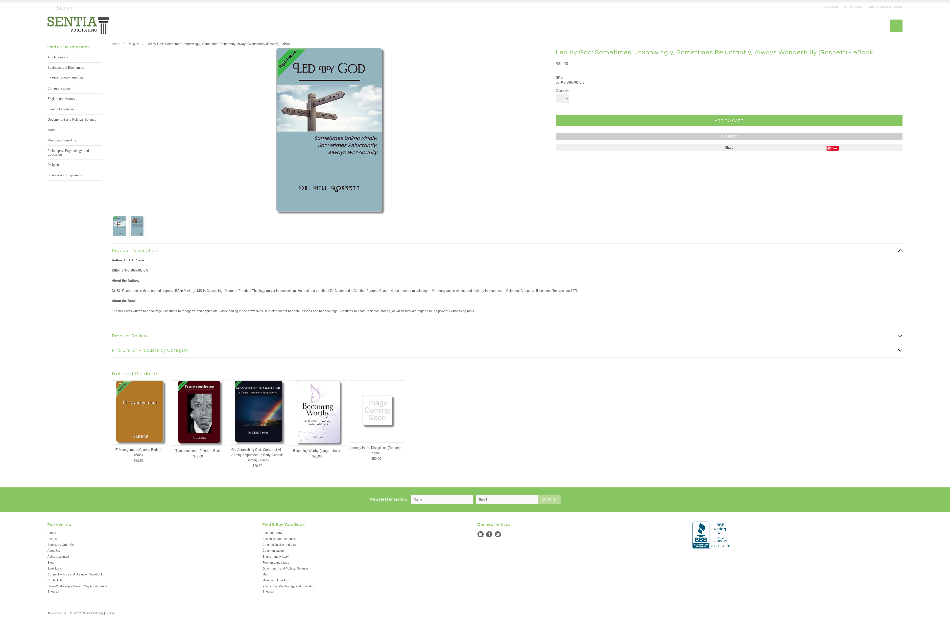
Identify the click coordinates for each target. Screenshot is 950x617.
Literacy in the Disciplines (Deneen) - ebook (376, 450)
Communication (59, 88)
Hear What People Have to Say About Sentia (77, 586)
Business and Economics (66, 67)
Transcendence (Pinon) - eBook (198, 451)
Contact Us (55, 580)
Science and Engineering (65, 175)
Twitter (498, 534)
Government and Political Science (72, 119)
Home (116, 44)
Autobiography (58, 57)
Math (51, 130)
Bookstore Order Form (62, 545)
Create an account (891, 6)
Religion (53, 165)
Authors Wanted (58, 556)
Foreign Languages (61, 109)
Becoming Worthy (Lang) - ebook (316, 451)
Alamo (52, 533)
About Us (54, 550)
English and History (61, 99)
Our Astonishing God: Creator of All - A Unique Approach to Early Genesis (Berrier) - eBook (257, 455)
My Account (831, 6)
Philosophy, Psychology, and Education (68, 152)
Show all (53, 591)
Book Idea (54, 568)
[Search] (50, 7)
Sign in (872, 6)
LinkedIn (480, 534)
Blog (51, 562)
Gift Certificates (853, 6)
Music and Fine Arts (62, 140)
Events (52, 539)
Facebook (489, 534)
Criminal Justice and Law (65, 78)
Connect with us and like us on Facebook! (75, 574)
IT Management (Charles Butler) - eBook (139, 452)
